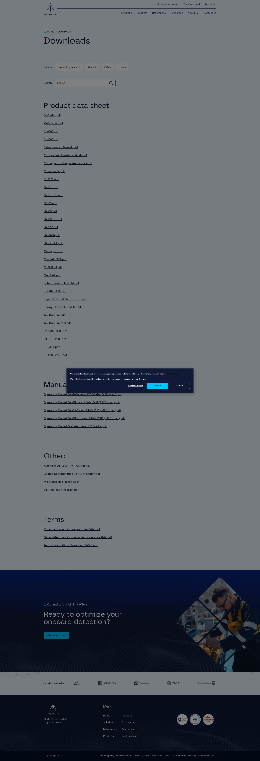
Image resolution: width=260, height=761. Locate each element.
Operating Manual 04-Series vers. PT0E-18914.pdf (75, 426)
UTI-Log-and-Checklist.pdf (61, 490)
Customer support (169, 4)
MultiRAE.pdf (52, 275)
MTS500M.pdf (53, 267)
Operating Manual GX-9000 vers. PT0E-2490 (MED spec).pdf (82, 394)
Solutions (126, 13)
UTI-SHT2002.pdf (55, 339)
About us (193, 13)
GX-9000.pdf (52, 235)
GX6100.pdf (51, 227)
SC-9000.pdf (52, 347)
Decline (179, 386)
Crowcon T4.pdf (54, 171)
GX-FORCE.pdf (53, 243)
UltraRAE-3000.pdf (55, 331)
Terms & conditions (152, 756)
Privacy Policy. (172, 374)
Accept (157, 386)
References (159, 13)
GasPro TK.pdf (53, 195)
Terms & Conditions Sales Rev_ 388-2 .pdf (71, 545)
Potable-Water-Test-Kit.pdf (61, 283)
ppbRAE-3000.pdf (55, 291)
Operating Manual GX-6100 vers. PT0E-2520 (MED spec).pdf (82, 410)
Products (142, 13)
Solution (108, 722)
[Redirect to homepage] (50, 9)
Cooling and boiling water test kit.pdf (68, 163)
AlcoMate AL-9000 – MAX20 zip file (67, 466)
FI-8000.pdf (51, 179)
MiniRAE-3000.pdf (55, 259)
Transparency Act (205, 756)
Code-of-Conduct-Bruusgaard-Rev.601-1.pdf (72, 529)
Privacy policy (107, 756)
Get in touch (54, 635)
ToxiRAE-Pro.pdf (54, 315)
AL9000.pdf (51, 139)
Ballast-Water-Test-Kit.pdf (61, 147)
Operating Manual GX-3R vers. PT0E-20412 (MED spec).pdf (82, 402)
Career (167, 756)
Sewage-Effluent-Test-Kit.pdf (63, 307)
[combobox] (212, 4)
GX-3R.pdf (50, 211)
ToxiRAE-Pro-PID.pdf (57, 323)
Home (106, 716)
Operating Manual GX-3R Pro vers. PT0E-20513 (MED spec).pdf (84, 418)
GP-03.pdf (50, 203)
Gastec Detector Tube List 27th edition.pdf (72, 474)
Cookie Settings (135, 386)
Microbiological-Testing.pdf (61, 482)
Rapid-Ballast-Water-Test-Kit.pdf (65, 299)
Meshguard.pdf (53, 251)
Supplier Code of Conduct (129, 756)
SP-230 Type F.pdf (55, 355)
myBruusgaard (193, 4)
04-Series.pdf (52, 115)
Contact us (209, 13)
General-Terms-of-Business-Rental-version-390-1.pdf (78, 537)
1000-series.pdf (53, 123)
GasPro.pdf (51, 187)
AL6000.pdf (51, 131)
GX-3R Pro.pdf (53, 219)
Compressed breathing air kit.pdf (65, 155)
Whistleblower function (183, 756)
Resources (177, 13)
